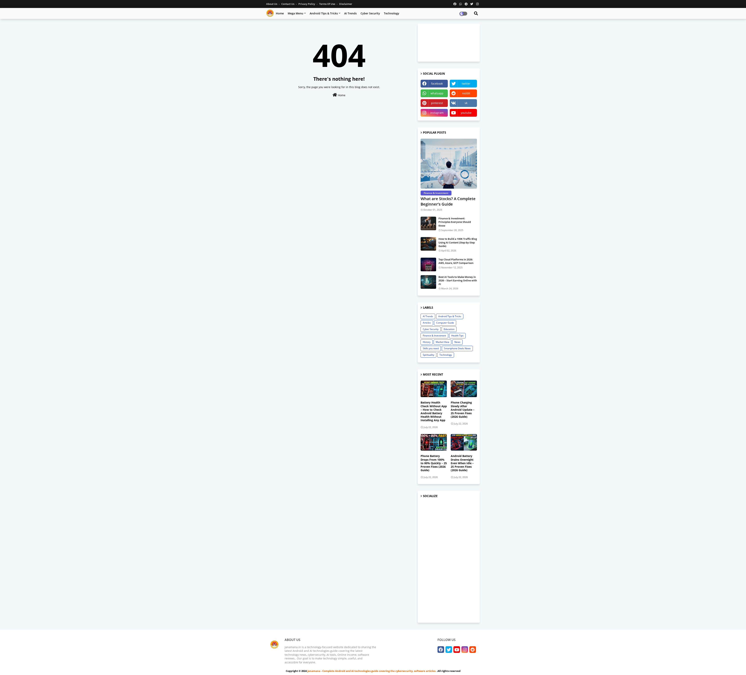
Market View (442, 342)
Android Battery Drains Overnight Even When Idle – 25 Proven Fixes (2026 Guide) (462, 463)
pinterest (437, 103)
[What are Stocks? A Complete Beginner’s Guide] (449, 164)
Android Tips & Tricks (324, 13)
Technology (391, 13)
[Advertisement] (449, 560)
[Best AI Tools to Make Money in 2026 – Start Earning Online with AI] (428, 282)
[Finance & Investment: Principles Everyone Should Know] (428, 223)
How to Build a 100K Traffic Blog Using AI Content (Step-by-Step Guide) (457, 242)
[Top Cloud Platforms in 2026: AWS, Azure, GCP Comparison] (428, 264)
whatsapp (437, 93)
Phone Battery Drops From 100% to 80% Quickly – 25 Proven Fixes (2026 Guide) (434, 463)
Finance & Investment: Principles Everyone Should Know (454, 222)
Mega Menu (295, 13)
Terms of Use (327, 4)
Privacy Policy (307, 4)
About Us (272, 4)
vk (466, 103)
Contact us (288, 4)
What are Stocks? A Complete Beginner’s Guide (448, 201)
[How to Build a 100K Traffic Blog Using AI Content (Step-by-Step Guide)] (428, 244)
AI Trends (350, 13)
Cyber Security (370, 13)
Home (280, 13)
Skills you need (431, 348)
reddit (466, 93)
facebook (437, 83)
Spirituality (428, 354)
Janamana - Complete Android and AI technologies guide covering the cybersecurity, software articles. (372, 671)
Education (449, 329)
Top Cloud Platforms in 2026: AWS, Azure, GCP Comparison (455, 261)
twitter (466, 83)
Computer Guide (445, 322)
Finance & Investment (434, 335)
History (427, 342)
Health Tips (457, 335)
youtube (466, 113)
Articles (427, 322)
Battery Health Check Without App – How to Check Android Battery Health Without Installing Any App (434, 411)
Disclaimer (345, 4)
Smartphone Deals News (457, 348)
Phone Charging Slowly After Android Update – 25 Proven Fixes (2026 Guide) (462, 409)
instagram (437, 113)
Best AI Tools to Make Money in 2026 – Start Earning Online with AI (457, 280)
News (457, 342)
